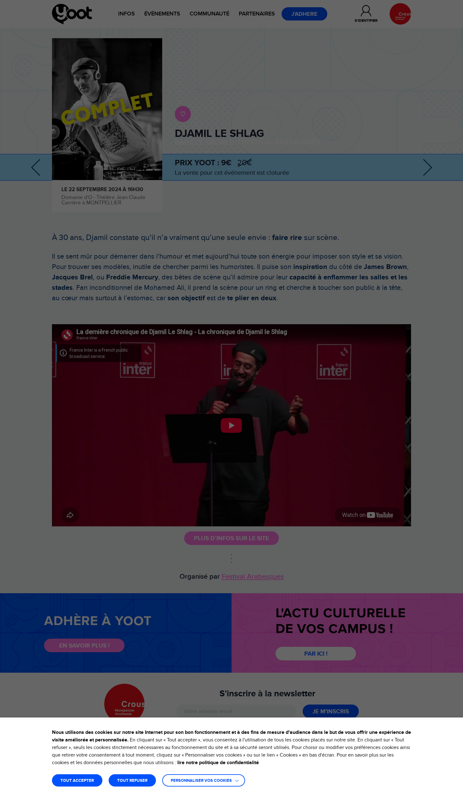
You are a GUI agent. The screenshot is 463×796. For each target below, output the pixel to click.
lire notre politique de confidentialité (218, 762)
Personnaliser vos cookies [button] (201, 781)
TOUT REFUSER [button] (132, 781)
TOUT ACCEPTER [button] (77, 781)
